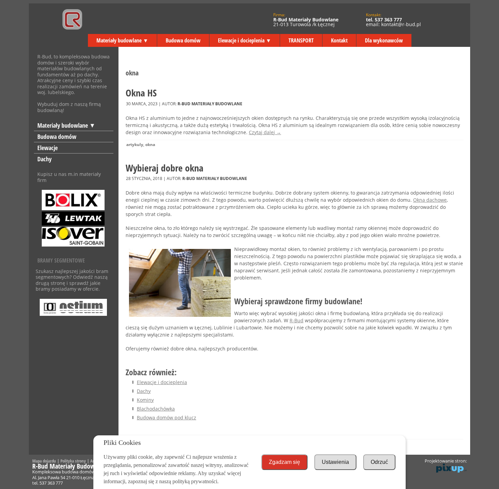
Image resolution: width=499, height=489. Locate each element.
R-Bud (296, 320)
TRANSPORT (301, 40)
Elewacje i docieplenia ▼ (244, 40)
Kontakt (339, 40)
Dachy (44, 159)
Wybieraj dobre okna (164, 167)
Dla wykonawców (384, 40)
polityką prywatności (194, 481)
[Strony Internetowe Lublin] (451, 471)
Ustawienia (335, 462)
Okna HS (141, 92)
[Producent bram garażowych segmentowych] (74, 304)
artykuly (134, 144)
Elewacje (47, 148)
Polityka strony (73, 461)
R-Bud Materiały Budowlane (210, 104)
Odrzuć (379, 462)
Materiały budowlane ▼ (122, 40)
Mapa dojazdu (44, 461)
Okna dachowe (430, 200)
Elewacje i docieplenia (162, 382)
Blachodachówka (156, 408)
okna (150, 144)
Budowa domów (183, 40)
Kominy (145, 400)
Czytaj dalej (265, 132)
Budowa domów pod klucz (166, 417)
